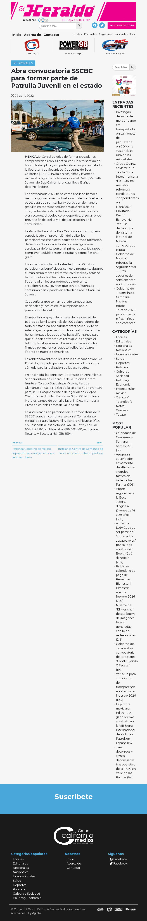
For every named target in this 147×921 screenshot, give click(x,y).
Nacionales (121, 34)
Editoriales (90, 34)
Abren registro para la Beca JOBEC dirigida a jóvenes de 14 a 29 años (125, 501)
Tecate (121, 414)
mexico (121, 393)
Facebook (120, 859)
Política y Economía (27, 898)
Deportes (122, 363)
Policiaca (122, 367)
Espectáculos (125, 389)
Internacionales (127, 354)
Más (132, 34)
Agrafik (36, 913)
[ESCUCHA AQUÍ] (73, 45)
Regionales (105, 34)
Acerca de (32, 35)
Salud (120, 358)
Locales (77, 34)
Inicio (16, 35)
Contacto (51, 35)
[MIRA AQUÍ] (32, 45)
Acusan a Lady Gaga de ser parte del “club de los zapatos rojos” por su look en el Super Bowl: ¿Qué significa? (126, 541)
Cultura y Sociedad (26, 893)
